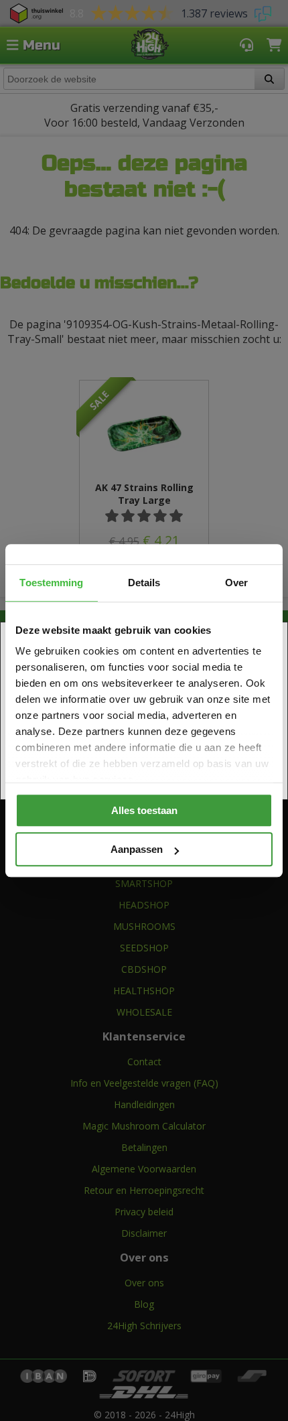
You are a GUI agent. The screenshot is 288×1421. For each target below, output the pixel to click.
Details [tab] (144, 582)
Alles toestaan (144, 810)
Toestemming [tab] (51, 582)
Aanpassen (137, 849)
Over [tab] (236, 582)
